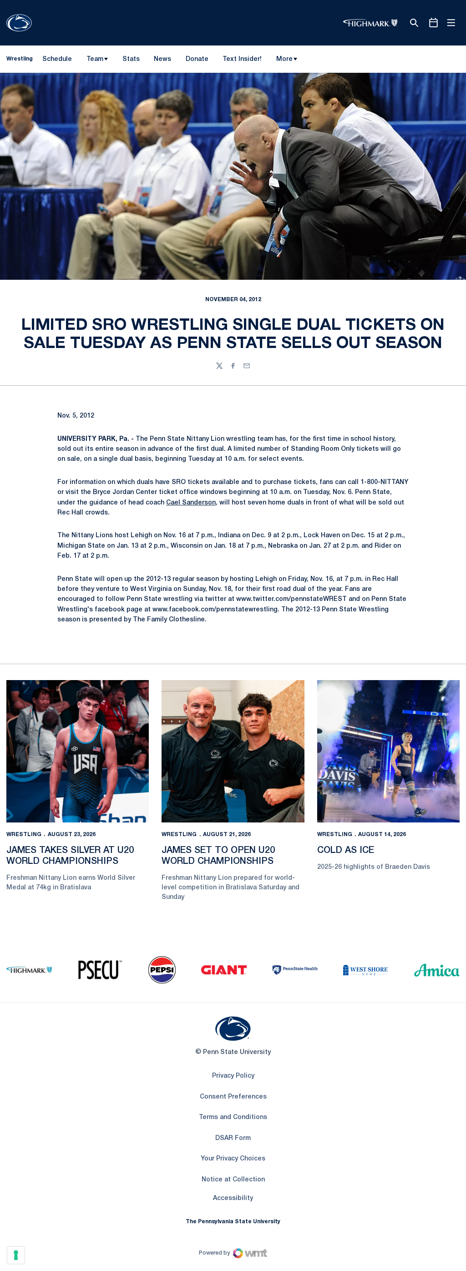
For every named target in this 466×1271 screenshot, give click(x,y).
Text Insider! (242, 59)
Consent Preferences (233, 1097)
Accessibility (233, 1198)
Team (94, 59)
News (162, 59)
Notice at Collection (233, 1180)
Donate (196, 61)
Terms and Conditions (233, 1117)
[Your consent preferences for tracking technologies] (16, 1255)
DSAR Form (233, 1138)
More (284, 59)
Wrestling (23, 834)
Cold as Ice (345, 851)
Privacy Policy (233, 1076)
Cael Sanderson (191, 503)
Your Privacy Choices (233, 1159)
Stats (131, 59)
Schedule (57, 59)
